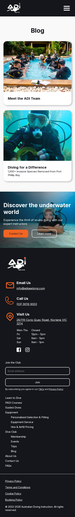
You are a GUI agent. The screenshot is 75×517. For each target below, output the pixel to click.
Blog (13, 451)
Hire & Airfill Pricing (22, 427)
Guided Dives (13, 407)
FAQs (8, 465)
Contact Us (16, 233)
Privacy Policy (56, 389)
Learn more (44, 233)
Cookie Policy (13, 493)
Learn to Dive (13, 397)
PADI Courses (13, 402)
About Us (10, 456)
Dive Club (11, 431)
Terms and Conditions (17, 487)
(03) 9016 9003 (27, 304)
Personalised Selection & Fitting (30, 417)
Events (15, 441)
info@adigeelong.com (31, 288)
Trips (14, 446)
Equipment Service (22, 422)
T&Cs (41, 389)
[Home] (13, 8)
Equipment (11, 412)
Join (37, 382)
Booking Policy (13, 499)
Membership (18, 436)
